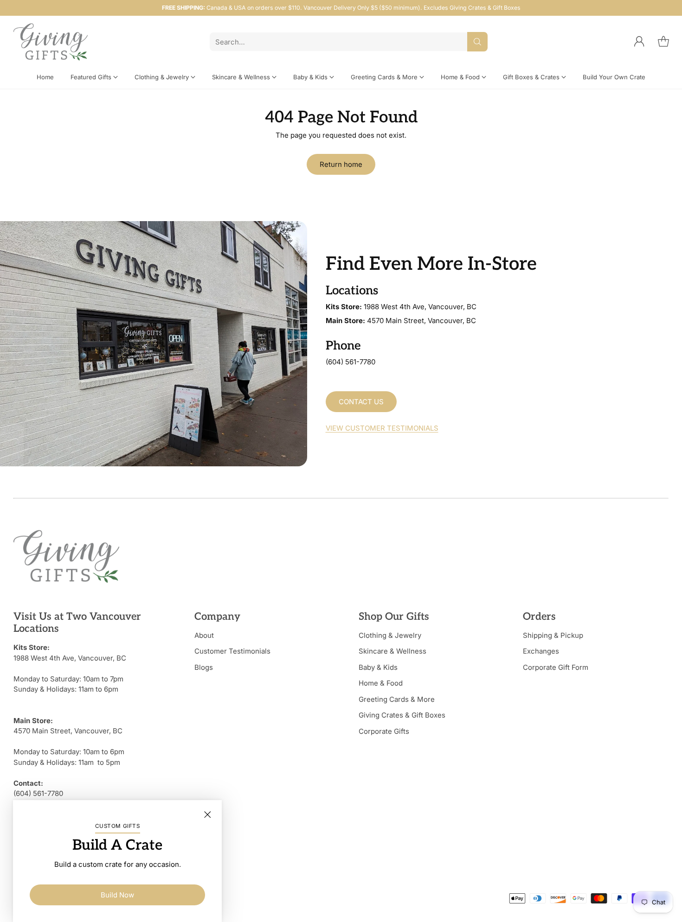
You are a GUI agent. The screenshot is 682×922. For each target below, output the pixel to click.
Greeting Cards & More (397, 699)
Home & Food (381, 683)
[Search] (477, 41)
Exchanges (541, 651)
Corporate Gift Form (555, 667)
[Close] (207, 814)
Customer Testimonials (232, 651)
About (204, 635)
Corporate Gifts (384, 731)
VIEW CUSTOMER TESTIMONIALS (382, 428)
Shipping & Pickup (553, 635)
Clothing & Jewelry (390, 635)
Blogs (203, 667)
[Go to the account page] (639, 42)
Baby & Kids (378, 667)
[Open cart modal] (663, 42)
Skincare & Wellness (392, 651)
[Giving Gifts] (50, 42)
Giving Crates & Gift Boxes (402, 715)
